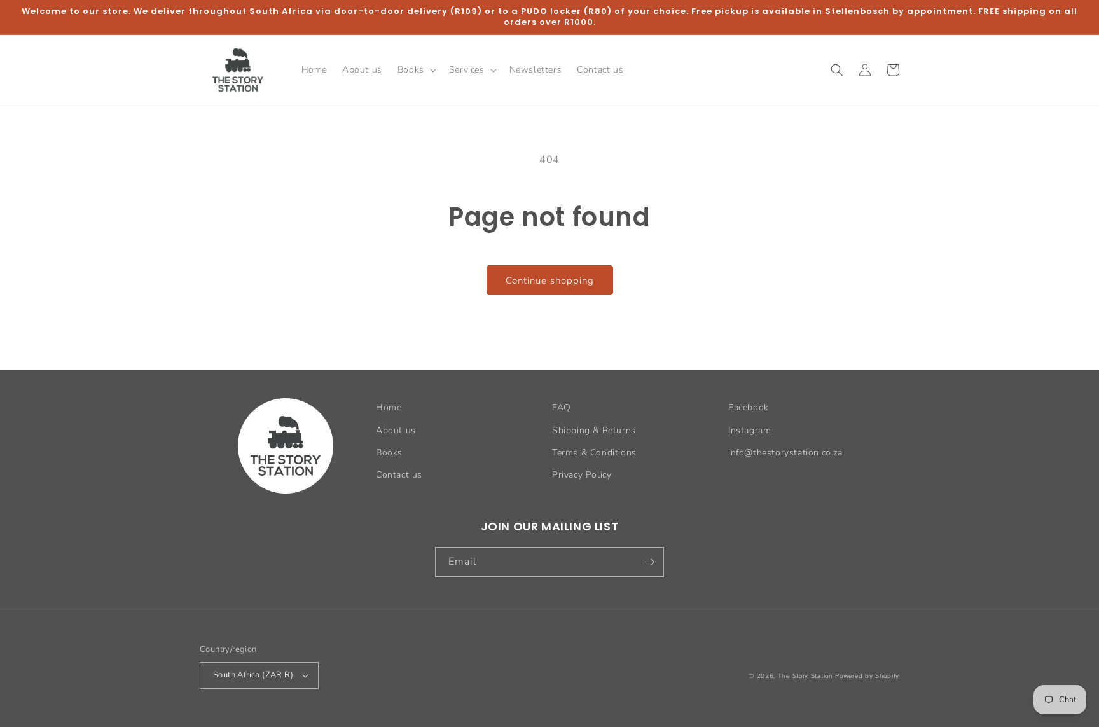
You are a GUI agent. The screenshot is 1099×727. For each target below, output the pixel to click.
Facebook (748, 407)
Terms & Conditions (594, 453)
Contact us (399, 475)
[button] (415, 70)
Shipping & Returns (594, 430)
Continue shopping (550, 280)
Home (388, 407)
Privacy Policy (581, 475)
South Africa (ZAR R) (253, 675)
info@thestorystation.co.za (785, 453)
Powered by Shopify (867, 676)
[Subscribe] (649, 562)
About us (396, 430)
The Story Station (805, 676)
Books (389, 453)
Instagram (749, 430)
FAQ (561, 407)
